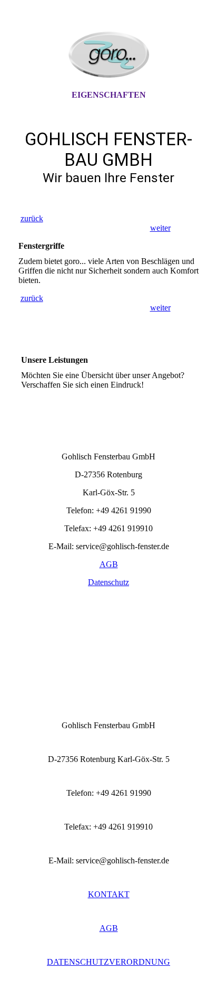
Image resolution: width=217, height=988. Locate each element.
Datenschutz (108, 582)
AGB (109, 564)
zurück (32, 218)
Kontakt (109, 894)
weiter (160, 227)
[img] (108, 54)
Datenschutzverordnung (108, 961)
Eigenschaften (109, 94)
